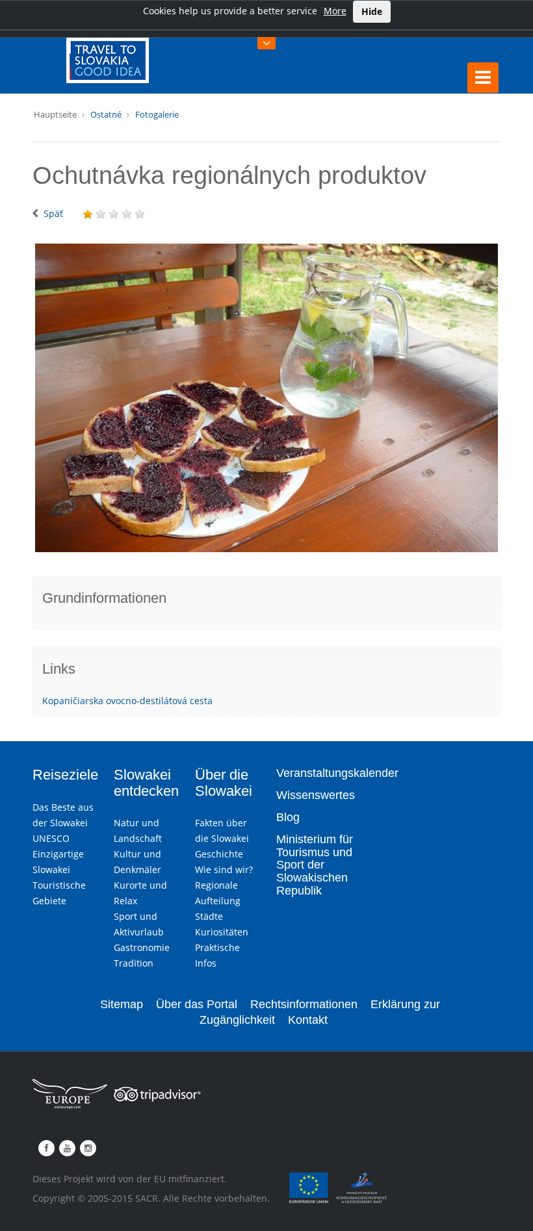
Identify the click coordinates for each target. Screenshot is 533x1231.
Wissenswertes (315, 795)
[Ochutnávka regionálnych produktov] (266, 398)
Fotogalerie (157, 114)
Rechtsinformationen (304, 1004)
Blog (288, 817)
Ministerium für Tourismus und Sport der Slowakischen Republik (314, 865)
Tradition (133, 963)
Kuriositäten (221, 932)
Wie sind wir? (224, 869)
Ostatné (106, 114)
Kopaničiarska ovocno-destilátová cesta (127, 700)
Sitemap (121, 1004)
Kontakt (308, 1019)
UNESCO (51, 838)
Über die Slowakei (223, 782)
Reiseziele (65, 775)
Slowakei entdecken (146, 782)
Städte (209, 916)
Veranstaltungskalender (337, 773)
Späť (53, 213)
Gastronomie (142, 947)
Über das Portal (196, 1004)
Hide (371, 11)
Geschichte (219, 854)
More (335, 11)
